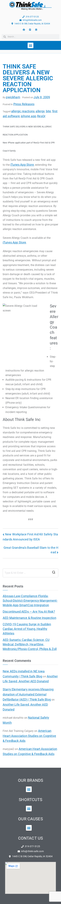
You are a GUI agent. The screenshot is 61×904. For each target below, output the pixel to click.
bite (48, 111)
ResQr (41, 116)
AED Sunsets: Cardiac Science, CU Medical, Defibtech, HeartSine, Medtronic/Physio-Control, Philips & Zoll (30, 644)
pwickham (13, 97)
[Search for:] (30, 573)
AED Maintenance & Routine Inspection (29, 618)
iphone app (28, 116)
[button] (30, 45)
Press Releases (23, 104)
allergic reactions (23, 111)
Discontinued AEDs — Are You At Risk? (29, 611)
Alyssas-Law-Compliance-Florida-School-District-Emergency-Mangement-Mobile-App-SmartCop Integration (30, 600)
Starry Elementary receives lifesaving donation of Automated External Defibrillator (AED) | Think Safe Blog (28, 694)
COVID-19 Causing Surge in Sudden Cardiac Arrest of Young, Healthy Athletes (27, 628)
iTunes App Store (22, 164)
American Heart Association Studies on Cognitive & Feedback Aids (29, 736)
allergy (40, 111)
